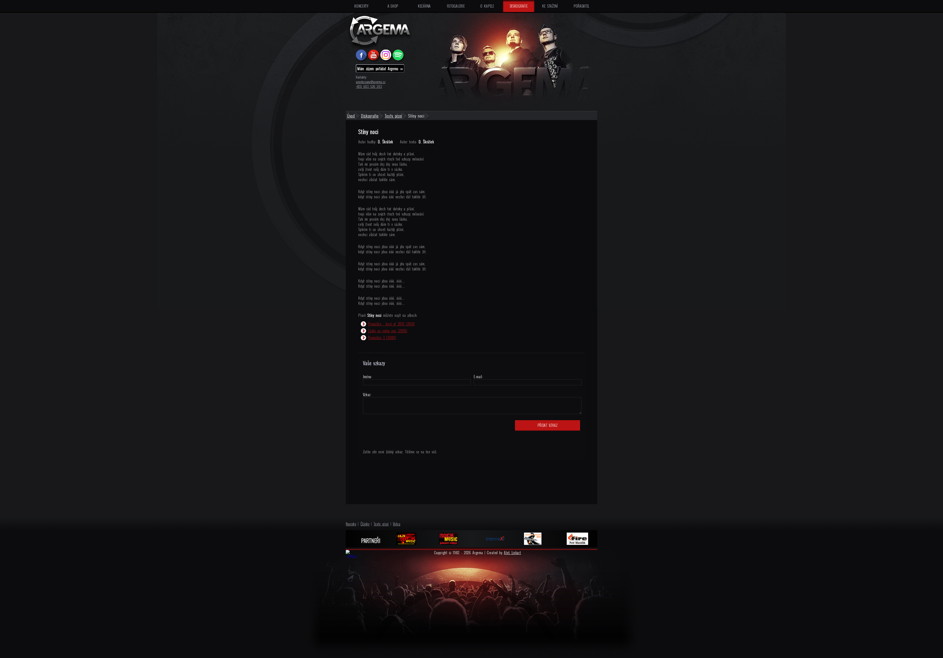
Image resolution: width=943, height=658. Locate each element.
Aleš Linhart (512, 552)
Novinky (351, 523)
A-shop (393, 6)
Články (365, 523)
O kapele (487, 6)
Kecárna (424, 6)
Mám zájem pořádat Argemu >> (380, 68)
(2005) (387, 330)
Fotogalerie (456, 6)
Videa (397, 523)
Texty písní (381, 523)
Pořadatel (581, 6)
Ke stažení (550, 6)
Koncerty (361, 6)
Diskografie (519, 6)
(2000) (382, 337)
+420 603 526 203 (369, 86)
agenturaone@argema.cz (371, 82)
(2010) (391, 323)
